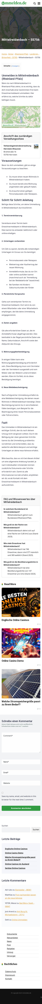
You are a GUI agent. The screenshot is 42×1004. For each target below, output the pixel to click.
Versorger (11, 956)
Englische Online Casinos (15, 620)
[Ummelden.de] (14, 3)
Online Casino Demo (13, 660)
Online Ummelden (19, 920)
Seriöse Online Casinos (15, 868)
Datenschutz (10, 971)
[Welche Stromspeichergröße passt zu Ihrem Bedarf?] (21, 683)
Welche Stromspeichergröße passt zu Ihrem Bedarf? (20, 858)
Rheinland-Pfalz (21, 54)
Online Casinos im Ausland (17, 864)
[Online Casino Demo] (21, 643)
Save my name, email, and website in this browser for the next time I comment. (19, 798)
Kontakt (8, 978)
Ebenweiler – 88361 (23, 890)
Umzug (10, 952)
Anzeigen (15, 66)
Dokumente (12, 934)
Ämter (11, 54)
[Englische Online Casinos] (21, 602)
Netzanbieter (12, 937)
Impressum (10, 975)
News (5, 697)
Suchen (5, 825)
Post (9, 945)
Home (4, 54)
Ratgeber (6, 615)
